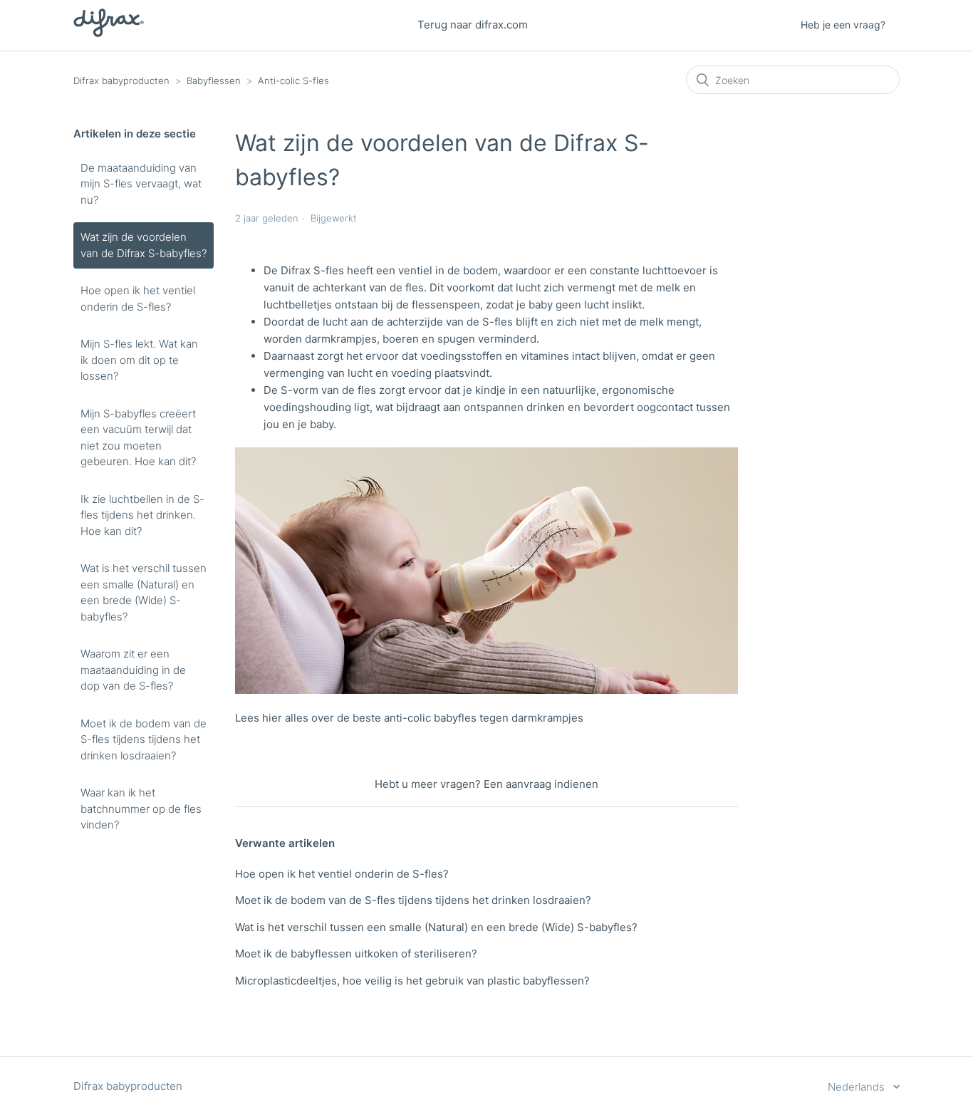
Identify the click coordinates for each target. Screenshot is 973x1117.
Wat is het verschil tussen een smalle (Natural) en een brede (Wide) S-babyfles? (143, 592)
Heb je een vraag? (843, 25)
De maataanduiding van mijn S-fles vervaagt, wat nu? (141, 184)
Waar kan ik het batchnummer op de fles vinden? (141, 808)
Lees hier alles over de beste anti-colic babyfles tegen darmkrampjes (409, 717)
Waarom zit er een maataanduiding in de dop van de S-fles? (133, 669)
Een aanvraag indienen (541, 784)
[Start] (108, 33)
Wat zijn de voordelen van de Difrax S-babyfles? (143, 245)
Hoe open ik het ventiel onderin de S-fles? (137, 298)
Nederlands (858, 1086)
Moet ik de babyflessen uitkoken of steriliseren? (356, 953)
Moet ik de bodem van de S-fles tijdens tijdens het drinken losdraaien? (143, 739)
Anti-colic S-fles (293, 80)
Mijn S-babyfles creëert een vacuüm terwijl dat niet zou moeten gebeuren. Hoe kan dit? (138, 438)
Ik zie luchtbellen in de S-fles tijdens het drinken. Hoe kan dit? (142, 515)
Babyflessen (214, 80)
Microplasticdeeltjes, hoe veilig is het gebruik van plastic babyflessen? (412, 980)
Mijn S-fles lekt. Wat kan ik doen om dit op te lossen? (139, 360)
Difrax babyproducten (121, 80)
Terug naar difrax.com (472, 24)
